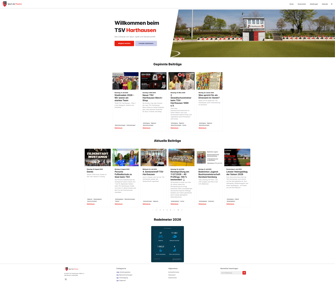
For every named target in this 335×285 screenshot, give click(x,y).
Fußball (117, 201)
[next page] (181, 210)
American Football (92, 201)
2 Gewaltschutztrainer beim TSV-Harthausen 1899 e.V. (181, 100)
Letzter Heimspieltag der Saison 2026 (236, 173)
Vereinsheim (302, 4)
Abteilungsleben (98, 199)
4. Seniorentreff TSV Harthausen (153, 173)
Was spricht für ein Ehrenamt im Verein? (209, 96)
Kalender (325, 4)
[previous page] (153, 210)
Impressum (172, 275)
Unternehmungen (131, 125)
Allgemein (153, 123)
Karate (184, 125)
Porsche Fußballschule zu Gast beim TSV (123, 174)
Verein (291, 4)
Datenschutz (172, 278)
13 (178, 210)
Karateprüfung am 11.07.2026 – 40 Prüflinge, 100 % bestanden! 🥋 (180, 175)
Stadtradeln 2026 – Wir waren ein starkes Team (124, 98)
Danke (90, 171)
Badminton (211, 201)
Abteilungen (314, 4)
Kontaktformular (173, 272)
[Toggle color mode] (331, 4)
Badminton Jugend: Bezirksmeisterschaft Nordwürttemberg (209, 174)
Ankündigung (146, 123)
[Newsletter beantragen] (244, 273)
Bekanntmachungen (120, 125)
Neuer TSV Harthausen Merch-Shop (153, 98)
